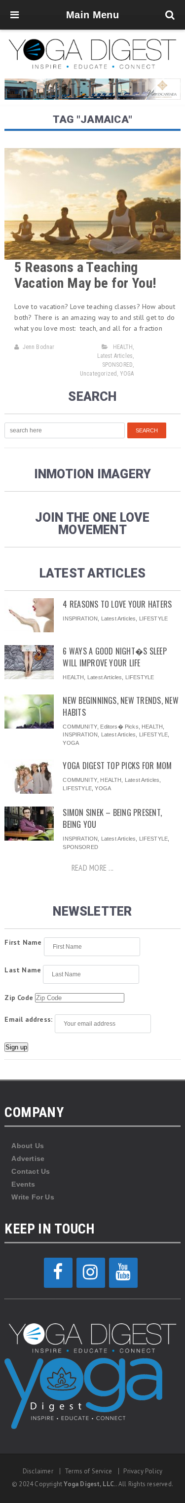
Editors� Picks (119, 727)
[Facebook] (58, 1273)
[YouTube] (123, 1273)
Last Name (22, 969)
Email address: (28, 1019)
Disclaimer (38, 1471)
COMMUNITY (80, 727)
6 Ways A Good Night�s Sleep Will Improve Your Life (114, 657)
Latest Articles (115, 355)
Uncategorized (98, 373)
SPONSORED (117, 364)
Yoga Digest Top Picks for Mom (117, 765)
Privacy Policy (142, 1471)
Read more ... (92, 867)
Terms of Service (88, 1471)
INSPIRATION (80, 618)
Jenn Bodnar (39, 347)
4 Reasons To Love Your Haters (117, 604)
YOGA (127, 373)
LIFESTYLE (153, 618)
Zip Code (18, 997)
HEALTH (123, 347)
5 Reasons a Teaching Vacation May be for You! (85, 275)
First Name (22, 942)
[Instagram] (90, 1273)
